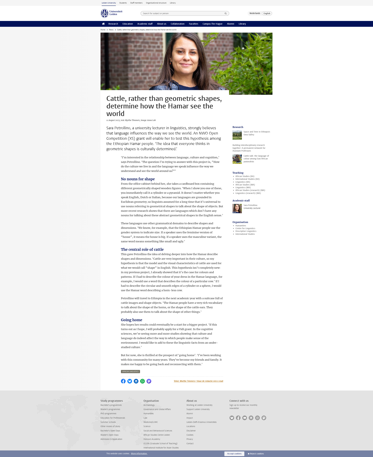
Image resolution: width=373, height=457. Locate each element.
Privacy (189, 439)
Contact (189, 443)
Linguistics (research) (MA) (248, 193)
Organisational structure (156, 3)
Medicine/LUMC (151, 422)
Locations (190, 426)
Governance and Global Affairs (157, 409)
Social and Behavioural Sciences (158, 430)
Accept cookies (234, 453)
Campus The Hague (212, 23)
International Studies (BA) (247, 179)
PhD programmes (108, 413)
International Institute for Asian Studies (161, 447)
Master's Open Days (109, 435)
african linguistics (130, 372)
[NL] (255, 13)
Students (123, 3)
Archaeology (149, 405)
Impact (189, 418)
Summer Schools (108, 422)
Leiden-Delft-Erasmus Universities (201, 422)
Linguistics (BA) (242, 182)
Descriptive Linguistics (245, 231)
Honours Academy (152, 439)
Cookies (189, 435)
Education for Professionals (113, 418)
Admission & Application (111, 439)
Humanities (240, 225)
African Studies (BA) (244, 176)
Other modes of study (110, 426)
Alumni (230, 23)
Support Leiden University (198, 409)
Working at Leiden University (199, 405)
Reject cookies (257, 453)
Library (173, 3)
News (111, 30)
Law (145, 418)
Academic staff (145, 23)
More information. (139, 453)
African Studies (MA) (245, 184)
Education (128, 23)
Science (147, 426)
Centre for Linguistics (245, 228)
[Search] (225, 13)
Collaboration (177, 23)
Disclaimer (191, 430)
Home (103, 30)
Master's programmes (110, 409)
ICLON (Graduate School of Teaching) (160, 443)
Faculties (193, 23)
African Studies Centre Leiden (157, 435)
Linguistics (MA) (243, 187)
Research (113, 23)
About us (161, 23)
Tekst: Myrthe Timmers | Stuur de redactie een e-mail (198, 381)
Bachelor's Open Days (110, 430)
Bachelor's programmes (111, 405)
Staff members (136, 3)
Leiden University (109, 3)
